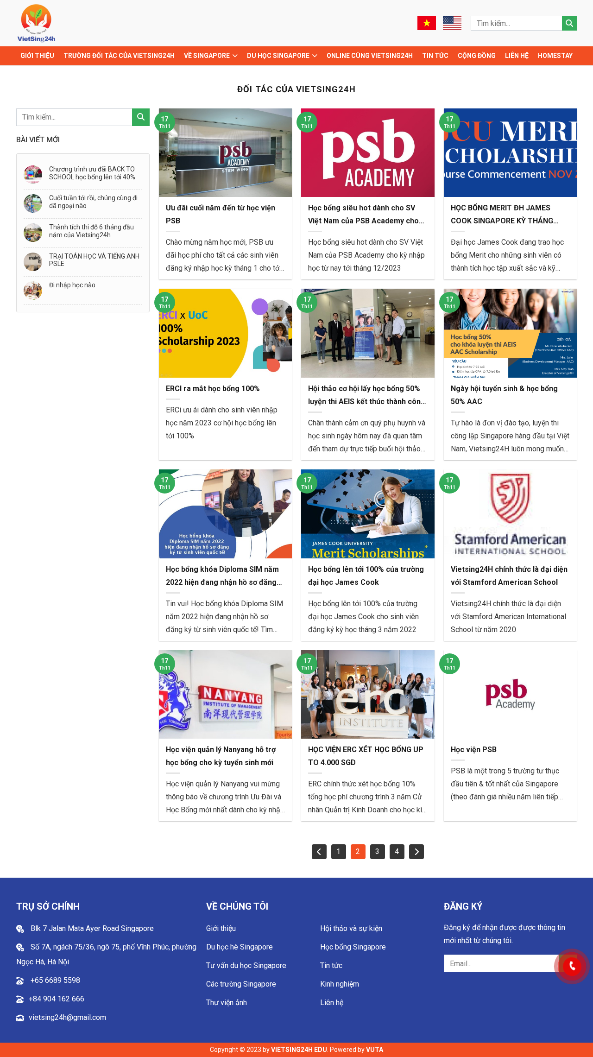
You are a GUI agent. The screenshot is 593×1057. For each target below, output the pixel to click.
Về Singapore (207, 55)
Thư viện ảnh (226, 1002)
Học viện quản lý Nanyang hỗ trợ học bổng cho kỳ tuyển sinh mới (221, 756)
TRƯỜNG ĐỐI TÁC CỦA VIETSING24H (119, 55)
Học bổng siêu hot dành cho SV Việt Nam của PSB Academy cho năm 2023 (363, 215)
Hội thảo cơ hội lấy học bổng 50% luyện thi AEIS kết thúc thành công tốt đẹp (366, 396)
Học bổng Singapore (353, 947)
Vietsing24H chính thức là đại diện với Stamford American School (509, 576)
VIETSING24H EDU (299, 1049)
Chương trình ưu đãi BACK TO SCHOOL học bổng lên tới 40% (92, 173)
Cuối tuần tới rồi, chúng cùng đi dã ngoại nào (93, 201)
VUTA (374, 1049)
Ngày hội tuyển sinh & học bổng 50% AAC (504, 395)
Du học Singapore (278, 55)
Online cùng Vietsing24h (370, 55)
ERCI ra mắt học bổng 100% (213, 388)
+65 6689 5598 (54, 980)
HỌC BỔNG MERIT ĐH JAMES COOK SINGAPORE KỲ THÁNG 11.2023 (502, 215)
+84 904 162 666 (56, 998)
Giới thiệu (37, 55)
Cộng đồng (477, 55)
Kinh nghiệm (339, 984)
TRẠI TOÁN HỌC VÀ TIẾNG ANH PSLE (94, 260)
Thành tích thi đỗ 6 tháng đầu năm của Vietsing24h (91, 231)
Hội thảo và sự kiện (351, 928)
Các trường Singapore (241, 984)
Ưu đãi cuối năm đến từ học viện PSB (220, 214)
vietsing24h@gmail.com (67, 1017)
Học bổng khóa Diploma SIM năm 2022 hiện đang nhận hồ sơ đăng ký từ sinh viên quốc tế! (222, 577)
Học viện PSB (474, 749)
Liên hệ (517, 55)
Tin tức (435, 55)
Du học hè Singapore (239, 947)
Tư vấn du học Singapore (246, 965)
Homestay (555, 55)
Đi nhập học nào (72, 285)
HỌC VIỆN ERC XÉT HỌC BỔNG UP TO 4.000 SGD (365, 756)
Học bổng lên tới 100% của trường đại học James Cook (366, 576)
